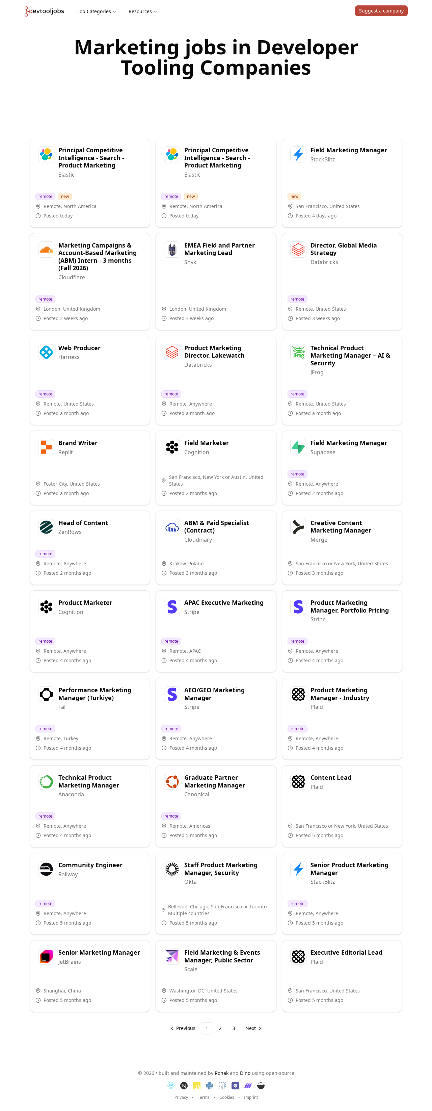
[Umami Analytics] (261, 1085)
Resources (140, 11)
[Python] (209, 1085)
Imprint (251, 1097)
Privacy (181, 1097)
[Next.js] (184, 1085)
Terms (204, 1097)
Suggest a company (381, 10)
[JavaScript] (196, 1085)
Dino (245, 1073)
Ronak (221, 1073)
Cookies (226, 1097)
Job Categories (94, 11)
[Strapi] (235, 1085)
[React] (171, 1085)
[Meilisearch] (248, 1085)
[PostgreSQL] (222, 1085)
